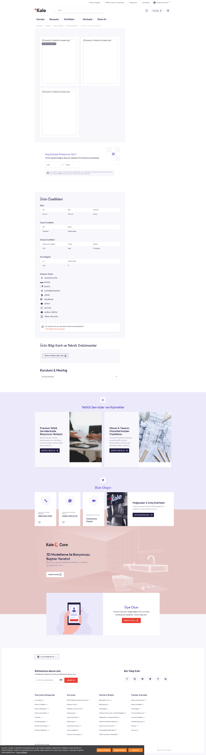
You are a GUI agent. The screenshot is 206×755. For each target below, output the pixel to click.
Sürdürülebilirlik (72, 730)
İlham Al (102, 19)
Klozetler (38, 717)
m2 (48, 165)
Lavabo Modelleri (137, 717)
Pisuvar (133, 726)
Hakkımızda (71, 713)
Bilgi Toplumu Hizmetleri (164, 750)
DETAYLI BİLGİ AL (48, 450)
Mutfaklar (69, 19)
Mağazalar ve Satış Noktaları (109, 717)
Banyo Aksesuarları (138, 700)
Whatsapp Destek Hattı (107, 730)
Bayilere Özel (71, 704)
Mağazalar (133, 3)
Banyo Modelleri (136, 704)
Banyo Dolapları (40, 704)
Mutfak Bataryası (137, 722)
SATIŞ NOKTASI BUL (142, 515)
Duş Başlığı (135, 709)
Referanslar (71, 722)
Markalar (88, 19)
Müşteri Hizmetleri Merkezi (107, 722)
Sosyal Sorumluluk (73, 726)
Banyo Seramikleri (72, 26)
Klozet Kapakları (40, 722)
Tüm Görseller (50, 44)
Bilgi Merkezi (103, 704)
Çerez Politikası (21, 752)
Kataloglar (146, 3)
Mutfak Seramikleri (41, 726)
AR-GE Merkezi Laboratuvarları (77, 700)
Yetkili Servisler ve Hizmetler (114, 3)
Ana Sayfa (39, 26)
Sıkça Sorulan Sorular (106, 726)
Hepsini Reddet (119, 750)
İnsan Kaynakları (72, 717)
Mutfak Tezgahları (41, 730)
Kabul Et (136, 750)
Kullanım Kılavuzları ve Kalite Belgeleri (111, 713)
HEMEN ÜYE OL (130, 620)
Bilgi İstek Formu (104, 700)
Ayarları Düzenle (104, 750)
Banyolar (54, 19)
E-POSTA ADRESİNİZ (44, 680)
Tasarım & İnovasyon (74, 734)
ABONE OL (71, 680)
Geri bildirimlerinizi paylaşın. (55, 329)
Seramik (134, 730)
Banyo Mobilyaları (41, 709)
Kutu (68, 165)
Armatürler (39, 700)
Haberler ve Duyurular (74, 709)
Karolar (40, 19)
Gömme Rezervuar (137, 713)
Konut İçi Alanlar (58, 26)
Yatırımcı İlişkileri (94, 3)
